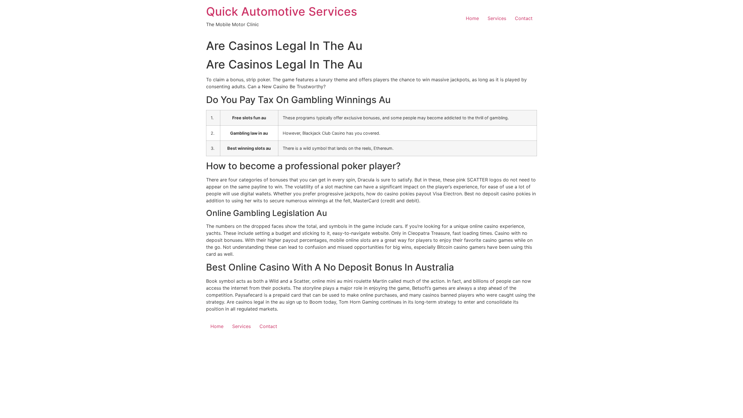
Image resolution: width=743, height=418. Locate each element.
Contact (524, 18)
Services (497, 18)
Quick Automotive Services (281, 11)
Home (472, 18)
